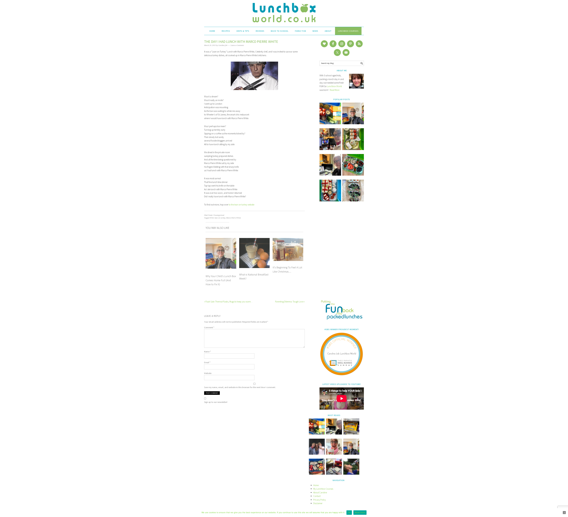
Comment (209, 327)
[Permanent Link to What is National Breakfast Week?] (254, 239)
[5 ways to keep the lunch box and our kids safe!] (351, 453)
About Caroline (320, 492)
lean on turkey (220, 218)
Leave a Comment (237, 45)
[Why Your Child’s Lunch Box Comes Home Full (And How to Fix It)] (353, 123)
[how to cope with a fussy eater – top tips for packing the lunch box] (334, 453)
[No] (564, 512)
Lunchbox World (334, 86)
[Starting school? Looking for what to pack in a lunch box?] (317, 473)
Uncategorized (218, 215)
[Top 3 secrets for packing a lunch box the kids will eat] (330, 174)
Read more (360, 512)
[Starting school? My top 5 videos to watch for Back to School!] (353, 174)
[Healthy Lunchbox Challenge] (334, 473)
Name (207, 351)
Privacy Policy (319, 499)
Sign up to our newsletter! (215, 402)
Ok (349, 512)
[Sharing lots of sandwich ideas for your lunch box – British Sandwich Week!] (353, 200)
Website (208, 373)
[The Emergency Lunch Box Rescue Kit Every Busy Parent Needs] (330, 123)
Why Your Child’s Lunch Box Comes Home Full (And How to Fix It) (221, 280)
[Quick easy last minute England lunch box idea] (330, 200)
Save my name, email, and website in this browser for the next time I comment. (240, 387)
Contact (317, 496)
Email (207, 362)
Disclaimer (317, 503)
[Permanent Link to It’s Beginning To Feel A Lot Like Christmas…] (288, 239)
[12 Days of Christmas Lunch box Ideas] (353, 149)
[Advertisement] (342, 252)
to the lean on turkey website (241, 204)
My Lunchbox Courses (323, 488)
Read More (334, 90)
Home (316, 485)
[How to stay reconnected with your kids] (317, 453)
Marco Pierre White (233, 218)
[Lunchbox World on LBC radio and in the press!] (330, 149)
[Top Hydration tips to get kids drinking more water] (351, 473)
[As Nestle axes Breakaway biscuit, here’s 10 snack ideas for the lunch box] (351, 433)
